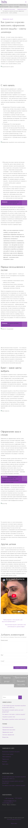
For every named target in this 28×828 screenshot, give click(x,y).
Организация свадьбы (7, 727)
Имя (2, 655)
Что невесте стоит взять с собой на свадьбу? (13, 714)
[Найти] (20, 697)
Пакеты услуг (7, 679)
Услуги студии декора (7, 754)
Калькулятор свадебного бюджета (11, 751)
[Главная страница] (1, 9)
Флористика (5, 737)
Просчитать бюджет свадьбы (21, 681)
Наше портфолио (6, 756)
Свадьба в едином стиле (8, 716)
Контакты (4, 761)
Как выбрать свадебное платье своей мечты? (13, 719)
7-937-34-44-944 (14, 7)
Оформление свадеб (21, 9)
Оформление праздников (9, 9)
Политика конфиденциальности (14, 819)
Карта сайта (5, 764)
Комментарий (4, 640)
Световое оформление (8, 734)
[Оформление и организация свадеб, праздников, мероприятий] (4, 2)
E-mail (3, 661)
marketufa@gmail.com (10, 801)
